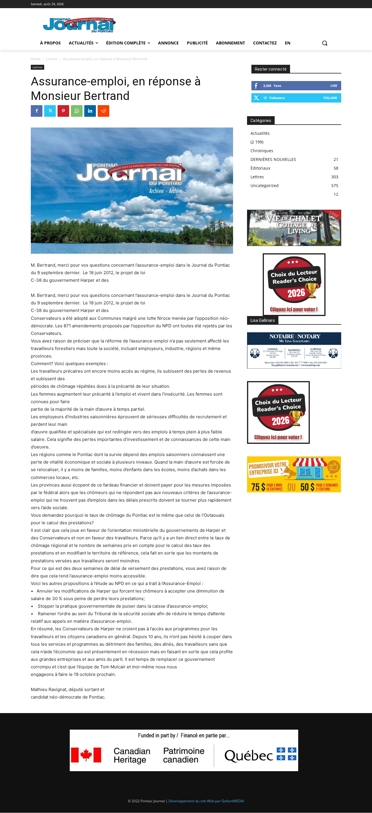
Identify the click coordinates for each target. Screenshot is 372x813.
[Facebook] (36, 111)
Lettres (52, 58)
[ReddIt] (103, 111)
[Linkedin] (90, 111)
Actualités (260, 133)
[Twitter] (50, 111)
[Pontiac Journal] (80, 24)
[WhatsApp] (77, 111)
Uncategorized (265, 185)
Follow (330, 98)
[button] (325, 43)
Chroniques (262, 150)
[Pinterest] (63, 111)
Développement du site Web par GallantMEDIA (206, 800)
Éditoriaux (260, 168)
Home (36, 58)
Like (333, 85)
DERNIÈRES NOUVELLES (273, 159)
